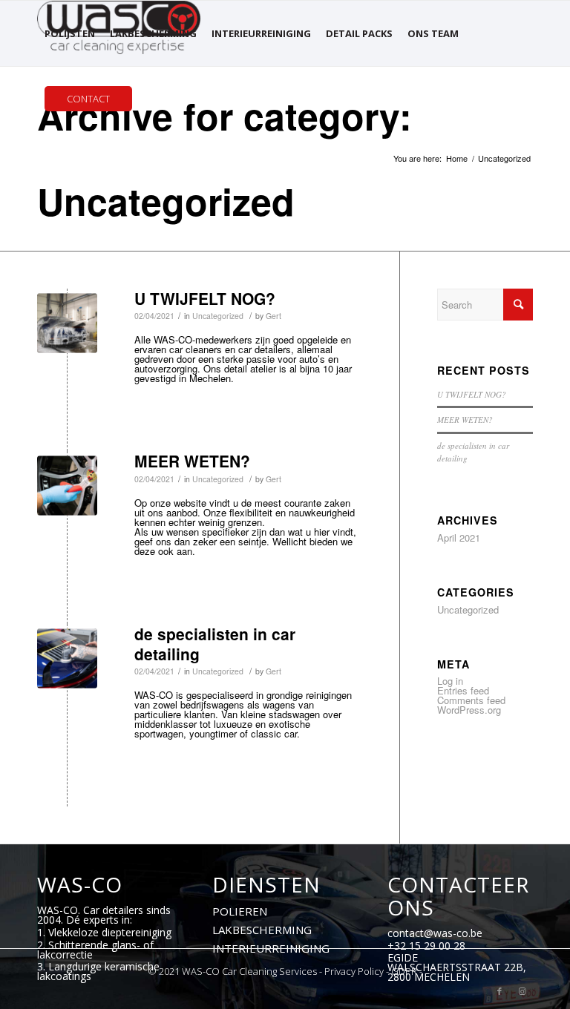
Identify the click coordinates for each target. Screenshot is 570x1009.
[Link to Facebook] (499, 990)
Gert (273, 315)
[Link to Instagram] (522, 990)
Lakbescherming (262, 929)
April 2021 (458, 537)
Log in (450, 681)
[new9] (67, 486)
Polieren (239, 911)
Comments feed (471, 700)
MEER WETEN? (192, 461)
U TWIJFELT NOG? (204, 298)
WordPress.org (469, 710)
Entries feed (463, 690)
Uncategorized (217, 315)
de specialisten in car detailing (214, 643)
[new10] (67, 323)
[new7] (67, 658)
